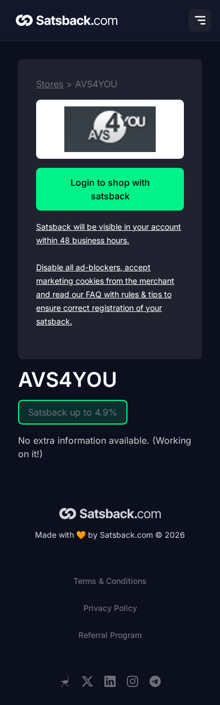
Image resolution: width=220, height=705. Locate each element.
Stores (49, 84)
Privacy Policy (110, 608)
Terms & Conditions (110, 581)
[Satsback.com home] (66, 20)
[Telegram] (155, 682)
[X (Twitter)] (87, 682)
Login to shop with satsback (110, 189)
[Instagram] (132, 682)
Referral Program (110, 635)
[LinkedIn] (110, 682)
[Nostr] (65, 681)
